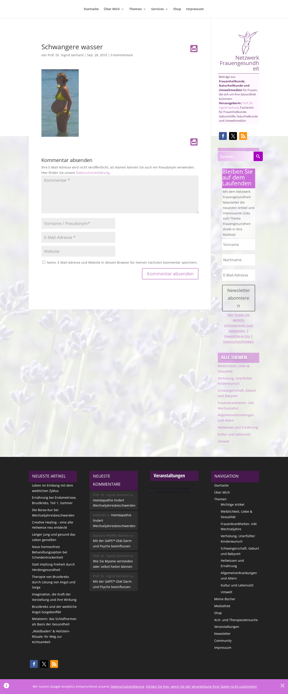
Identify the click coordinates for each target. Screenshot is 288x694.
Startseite (91, 9)
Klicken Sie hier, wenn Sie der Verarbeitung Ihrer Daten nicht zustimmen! (201, 686)
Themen (135, 9)
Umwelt (223, 441)
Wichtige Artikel (232, 504)
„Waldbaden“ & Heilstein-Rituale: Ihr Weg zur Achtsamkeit (51, 636)
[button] (223, 136)
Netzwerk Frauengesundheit (239, 62)
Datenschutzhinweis (238, 341)
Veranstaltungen (226, 626)
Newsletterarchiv (237, 336)
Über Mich (112, 9)
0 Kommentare (122, 55)
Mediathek (222, 606)
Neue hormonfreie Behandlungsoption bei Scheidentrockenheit (49, 552)
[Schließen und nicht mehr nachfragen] (282, 686)
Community (223, 640)
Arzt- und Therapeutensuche (236, 620)
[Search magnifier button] (258, 156)
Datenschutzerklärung (93, 173)
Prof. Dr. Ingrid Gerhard (65, 55)
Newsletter (222, 633)
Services (157, 9)
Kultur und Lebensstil (234, 434)
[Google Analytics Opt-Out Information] (6, 686)
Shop (177, 9)
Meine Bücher (224, 599)
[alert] (174, 490)
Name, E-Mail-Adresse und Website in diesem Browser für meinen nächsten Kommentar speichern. (122, 262)
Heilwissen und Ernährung (238, 427)
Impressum (195, 9)
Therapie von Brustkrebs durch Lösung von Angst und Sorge (53, 582)
